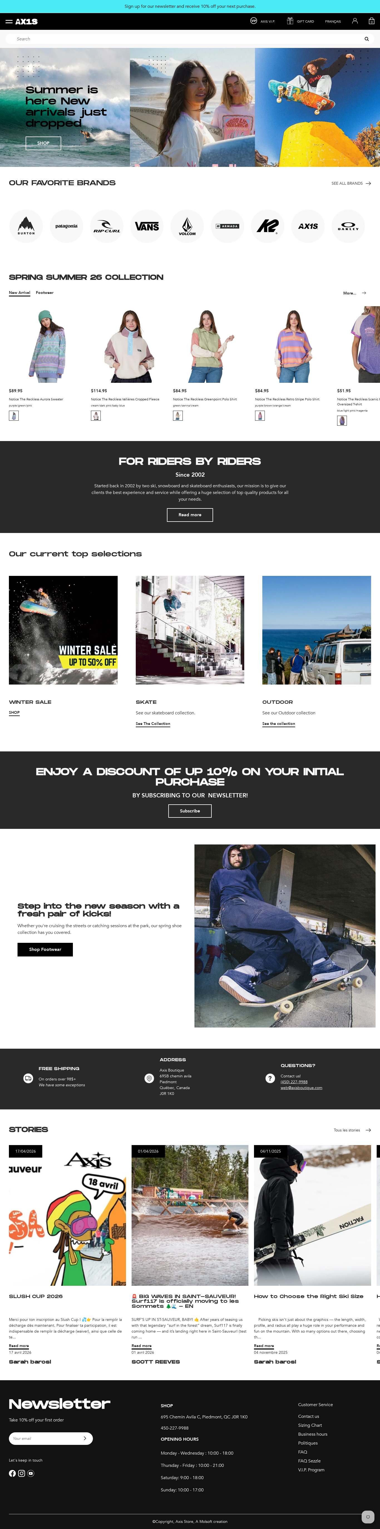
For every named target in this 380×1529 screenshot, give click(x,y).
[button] (14, 416)
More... (349, 293)
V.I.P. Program (311, 1470)
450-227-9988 (175, 1428)
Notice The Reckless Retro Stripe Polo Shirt (287, 399)
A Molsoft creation (212, 1521)
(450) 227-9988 (294, 1082)
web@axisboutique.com (301, 1087)
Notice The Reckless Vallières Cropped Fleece (125, 399)
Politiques (308, 1443)
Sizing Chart (310, 1425)
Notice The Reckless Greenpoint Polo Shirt (205, 399)
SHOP (43, 143)
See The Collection (153, 723)
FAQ (302, 1452)
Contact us (308, 1416)
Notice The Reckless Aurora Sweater (36, 399)
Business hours (312, 1434)
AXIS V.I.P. (268, 21)
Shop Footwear (45, 949)
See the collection (278, 723)
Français (333, 21)
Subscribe (190, 811)
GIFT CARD (305, 21)
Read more (190, 515)
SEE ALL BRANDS (347, 183)
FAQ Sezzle (309, 1461)
